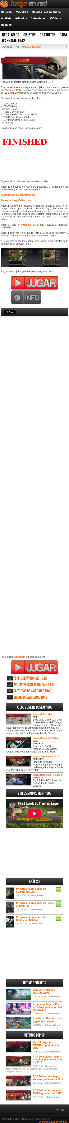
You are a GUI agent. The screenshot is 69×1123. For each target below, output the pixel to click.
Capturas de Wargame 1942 (32, 691)
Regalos (6, 24)
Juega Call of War (42, 714)
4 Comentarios (52, 1097)
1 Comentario (35, 909)
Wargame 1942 (12, 90)
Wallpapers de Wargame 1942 (34, 684)
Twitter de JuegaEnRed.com (16, 200)
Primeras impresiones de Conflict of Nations (31, 918)
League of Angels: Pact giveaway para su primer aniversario (47, 1007)
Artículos (21, 18)
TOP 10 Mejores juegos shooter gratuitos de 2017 (48, 1078)
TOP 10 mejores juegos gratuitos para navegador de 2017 (48, 1059)
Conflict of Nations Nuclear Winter (44, 991)
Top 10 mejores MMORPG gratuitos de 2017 (46, 1045)
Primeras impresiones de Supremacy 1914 (31, 890)
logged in (20, 657)
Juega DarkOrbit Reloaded (47, 775)
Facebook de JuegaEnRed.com (18, 195)
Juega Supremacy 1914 (46, 756)
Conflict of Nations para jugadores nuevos (47, 1020)
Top (62, 1110)
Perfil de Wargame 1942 (30, 678)
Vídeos (56, 18)
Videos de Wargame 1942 (30, 697)
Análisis (6, 18)
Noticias (6, 11)
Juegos (23, 11)
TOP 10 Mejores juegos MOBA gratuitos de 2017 (47, 1092)
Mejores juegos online (46, 11)
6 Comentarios (52, 1052)
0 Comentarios (35, 895)
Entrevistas (38, 18)
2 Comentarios (35, 923)
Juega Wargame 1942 (34, 667)
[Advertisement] (34, 476)
